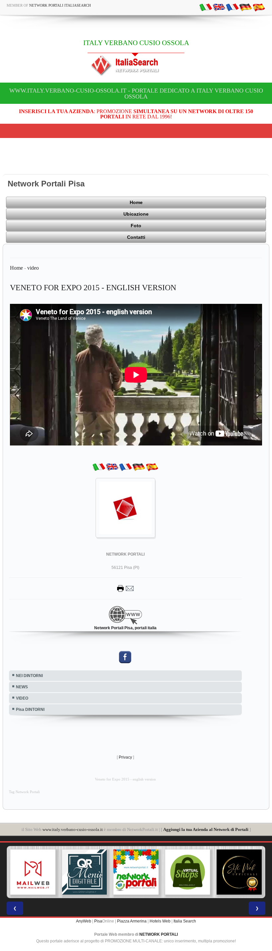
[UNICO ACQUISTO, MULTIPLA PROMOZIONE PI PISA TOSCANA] (136, 872)
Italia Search (184, 921)
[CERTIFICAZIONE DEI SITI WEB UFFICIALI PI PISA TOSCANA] (239, 872)
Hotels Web (160, 921)
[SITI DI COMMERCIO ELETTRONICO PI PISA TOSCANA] (187, 872)
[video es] (258, 7)
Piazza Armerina (132, 921)
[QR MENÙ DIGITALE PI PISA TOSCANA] (84, 872)
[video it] (205, 7)
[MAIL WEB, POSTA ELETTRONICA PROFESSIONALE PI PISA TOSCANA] (32, 872)
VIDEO (22, 698)
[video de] (245, 7)
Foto (136, 225)
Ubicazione (136, 214)
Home (136, 202)
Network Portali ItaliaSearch (60, 5)
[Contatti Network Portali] (125, 588)
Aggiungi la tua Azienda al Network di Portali (205, 829)
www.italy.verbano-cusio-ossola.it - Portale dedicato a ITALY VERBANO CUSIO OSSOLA (136, 93)
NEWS (22, 687)
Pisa (98, 921)
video (33, 268)
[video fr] (232, 7)
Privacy (125, 757)
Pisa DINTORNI (30, 709)
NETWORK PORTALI (158, 934)
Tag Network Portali (24, 792)
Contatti (136, 237)
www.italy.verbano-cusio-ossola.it (72, 829)
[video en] (219, 7)
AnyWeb (83, 921)
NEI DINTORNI (29, 675)
